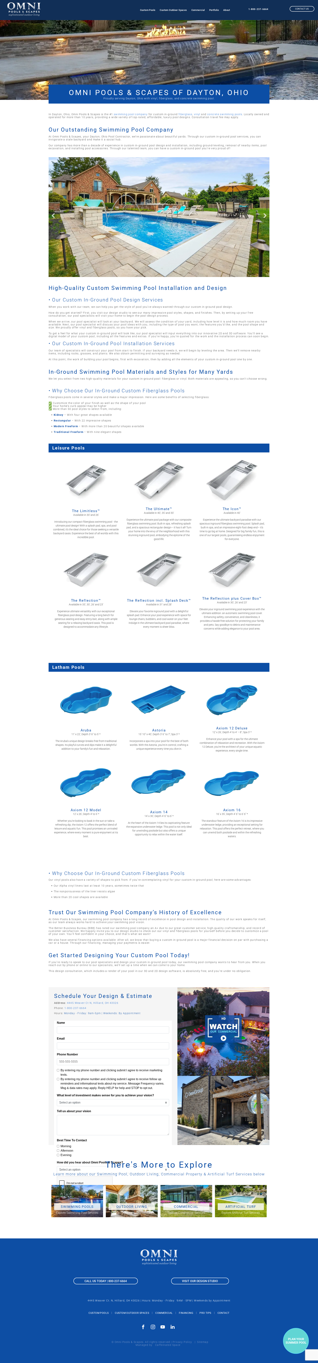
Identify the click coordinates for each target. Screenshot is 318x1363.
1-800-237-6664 (258, 9)
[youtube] (162, 1327)
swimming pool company (131, 114)
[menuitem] (148, 10)
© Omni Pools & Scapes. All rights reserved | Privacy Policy (152, 1342)
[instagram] (153, 1327)
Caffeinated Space (168, 1344)
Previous (53, 216)
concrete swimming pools (224, 114)
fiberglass (185, 114)
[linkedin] (172, 1327)
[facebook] (143, 1327)
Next (265, 216)
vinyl (197, 114)
